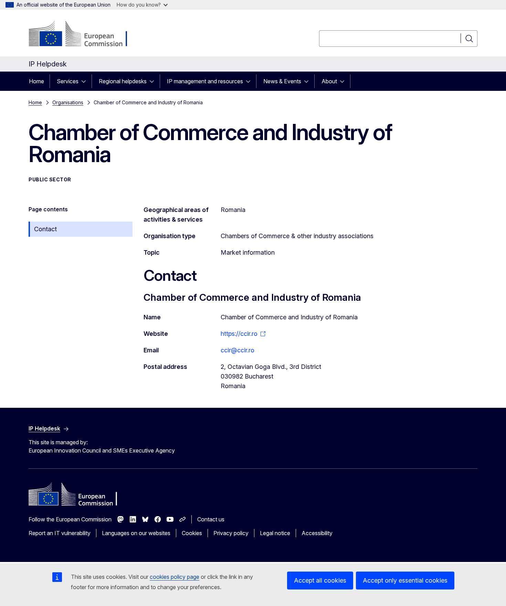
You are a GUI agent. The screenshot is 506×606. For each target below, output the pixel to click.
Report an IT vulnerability (60, 533)
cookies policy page (174, 576)
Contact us (210, 519)
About (329, 81)
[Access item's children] (86, 81)
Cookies (192, 533)
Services (67, 81)
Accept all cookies (320, 580)
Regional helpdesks (123, 81)
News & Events (282, 81)
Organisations (67, 102)
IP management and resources (205, 81)
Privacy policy (231, 533)
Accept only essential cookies (405, 580)
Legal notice (275, 533)
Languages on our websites (136, 533)
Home (36, 81)
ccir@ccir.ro (237, 350)
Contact (45, 229)
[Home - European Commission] (84, 34)
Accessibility (317, 533)
